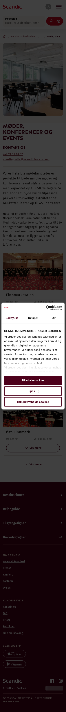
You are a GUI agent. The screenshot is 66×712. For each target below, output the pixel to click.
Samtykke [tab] (12, 317)
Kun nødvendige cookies (33, 401)
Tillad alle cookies (33, 380)
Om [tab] (54, 317)
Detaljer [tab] (33, 317)
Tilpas (31, 391)
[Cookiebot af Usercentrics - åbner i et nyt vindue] (46, 307)
